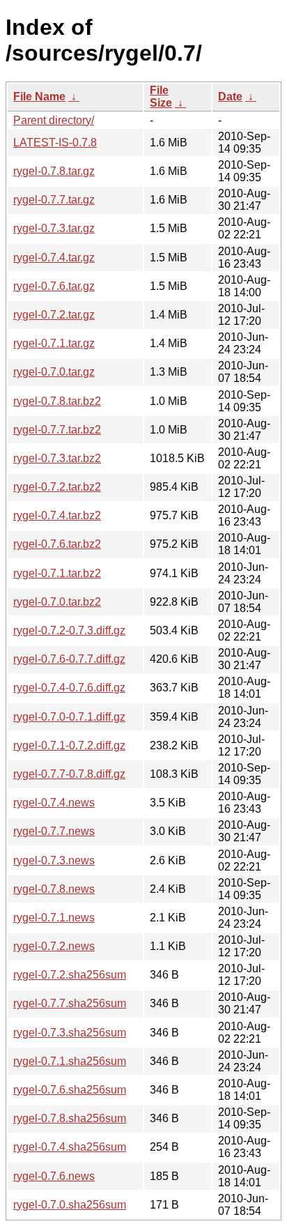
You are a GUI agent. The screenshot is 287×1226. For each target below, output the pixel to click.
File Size (161, 96)
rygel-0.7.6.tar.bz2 (57, 544)
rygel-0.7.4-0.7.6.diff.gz (69, 688)
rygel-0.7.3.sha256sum (69, 1033)
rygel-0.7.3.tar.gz (54, 228)
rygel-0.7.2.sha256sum (69, 975)
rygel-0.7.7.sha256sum (69, 1003)
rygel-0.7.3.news (54, 860)
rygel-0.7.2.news (54, 946)
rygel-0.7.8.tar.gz (54, 171)
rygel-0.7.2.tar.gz (54, 315)
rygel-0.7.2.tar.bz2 (57, 487)
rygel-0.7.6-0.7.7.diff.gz (69, 659)
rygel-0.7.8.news (54, 889)
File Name (39, 96)
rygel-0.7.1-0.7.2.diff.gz (69, 745)
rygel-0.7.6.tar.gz (54, 286)
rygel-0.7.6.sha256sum (69, 1090)
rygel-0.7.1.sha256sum (69, 1061)
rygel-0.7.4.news (54, 803)
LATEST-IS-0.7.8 (55, 142)
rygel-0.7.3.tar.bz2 (57, 458)
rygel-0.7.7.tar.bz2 (57, 430)
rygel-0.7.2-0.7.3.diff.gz (69, 630)
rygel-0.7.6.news (54, 1176)
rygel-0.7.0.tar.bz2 (57, 602)
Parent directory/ (53, 120)
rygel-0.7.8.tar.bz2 (57, 401)
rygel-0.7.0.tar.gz (54, 372)
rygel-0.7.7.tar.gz (54, 200)
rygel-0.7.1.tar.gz (54, 343)
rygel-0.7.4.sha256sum (69, 1147)
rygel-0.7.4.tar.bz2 (57, 515)
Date (230, 96)
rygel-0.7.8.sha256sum (69, 1118)
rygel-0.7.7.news (54, 831)
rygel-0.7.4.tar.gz (54, 257)
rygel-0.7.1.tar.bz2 (57, 573)
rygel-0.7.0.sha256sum (69, 1205)
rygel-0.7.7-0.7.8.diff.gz (69, 774)
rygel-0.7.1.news (54, 918)
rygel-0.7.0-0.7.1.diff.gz (69, 717)
